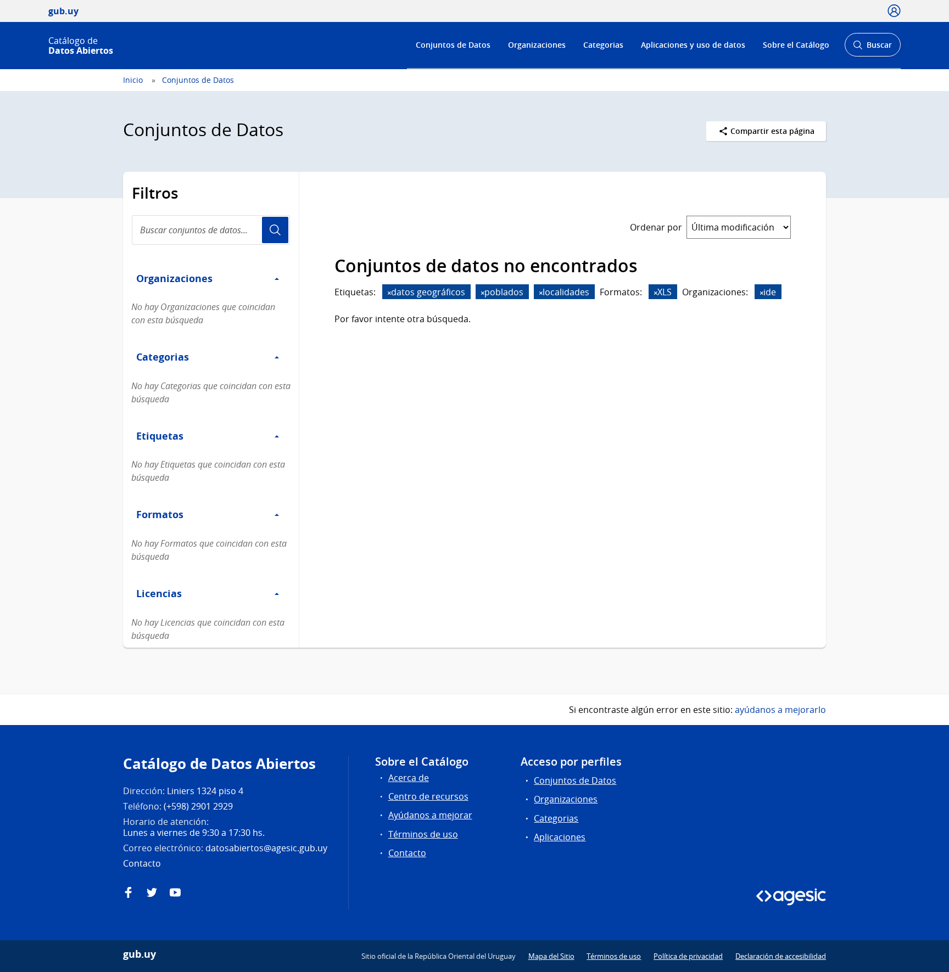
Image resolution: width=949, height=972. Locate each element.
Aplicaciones (559, 837)
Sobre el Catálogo (796, 45)
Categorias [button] (162, 357)
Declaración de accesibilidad (780, 956)
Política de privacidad (688, 956)
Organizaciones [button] (174, 278)
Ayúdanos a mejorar (430, 815)
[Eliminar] (389, 293)
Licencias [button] (159, 593)
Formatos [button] (159, 514)
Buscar (872, 48)
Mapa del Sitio (551, 956)
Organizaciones (537, 45)
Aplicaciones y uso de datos (693, 45)
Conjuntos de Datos (453, 45)
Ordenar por (656, 227)
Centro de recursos (428, 796)
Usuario (275, 230)
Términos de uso (423, 834)
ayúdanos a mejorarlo (780, 710)
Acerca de (408, 778)
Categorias (603, 45)
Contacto (407, 853)
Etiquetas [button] (159, 436)
